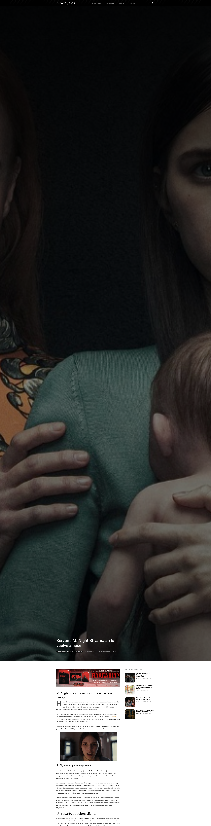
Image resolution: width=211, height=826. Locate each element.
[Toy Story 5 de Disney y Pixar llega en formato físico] (130, 690)
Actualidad (139, 678)
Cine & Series (61, 651)
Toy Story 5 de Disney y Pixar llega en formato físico (144, 687)
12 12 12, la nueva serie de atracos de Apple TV (145, 710)
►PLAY (138, 690)
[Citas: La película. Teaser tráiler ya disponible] (130, 702)
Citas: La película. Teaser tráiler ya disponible (145, 698)
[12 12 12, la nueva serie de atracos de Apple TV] (130, 714)
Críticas (70, 651)
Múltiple (114, 716)
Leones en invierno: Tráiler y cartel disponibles (143, 675)
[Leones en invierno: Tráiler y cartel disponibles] (130, 677)
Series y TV (78, 651)
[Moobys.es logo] (67, 3)
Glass (58, 719)
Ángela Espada (105, 651)
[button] (153, 3)
